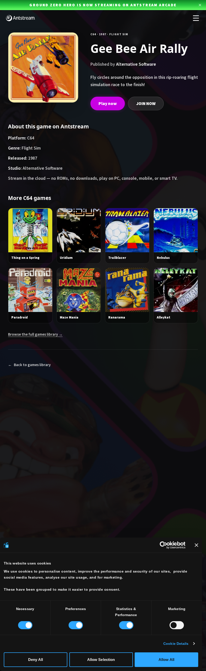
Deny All (35, 659)
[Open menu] (196, 18)
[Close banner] (196, 545)
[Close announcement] (200, 5)
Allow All (166, 659)
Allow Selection (101, 659)
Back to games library (29, 364)
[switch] (76, 625)
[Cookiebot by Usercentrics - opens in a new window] (163, 545)
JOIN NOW (146, 103)
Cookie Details (175, 644)
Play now (107, 103)
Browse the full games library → (35, 334)
